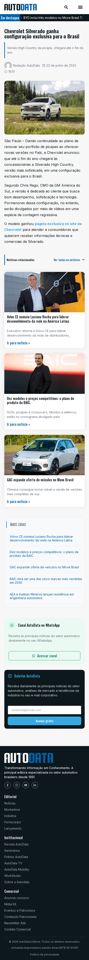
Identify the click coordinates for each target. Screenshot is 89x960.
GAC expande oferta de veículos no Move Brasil (40, 479)
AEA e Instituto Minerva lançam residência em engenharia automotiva (42, 596)
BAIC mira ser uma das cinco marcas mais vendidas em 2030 (46, 580)
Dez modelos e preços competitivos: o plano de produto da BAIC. (40, 400)
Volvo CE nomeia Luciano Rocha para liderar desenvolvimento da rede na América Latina (38, 319)
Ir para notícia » (18, 342)
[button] (80, 7)
